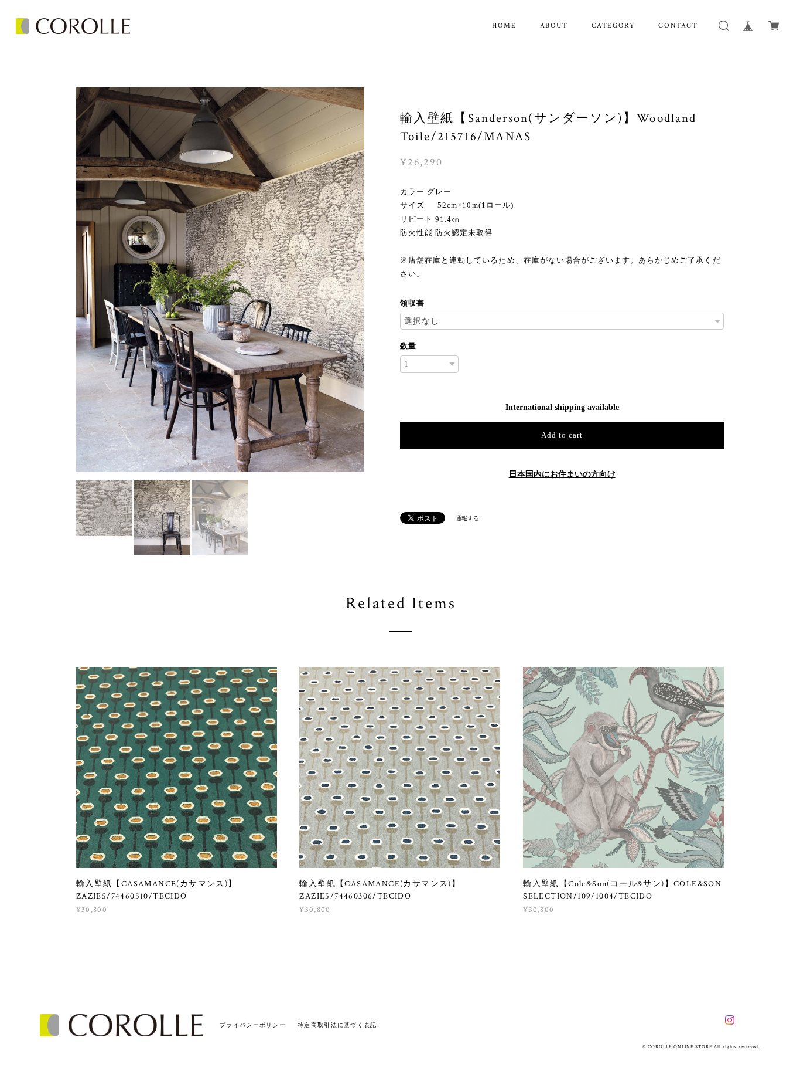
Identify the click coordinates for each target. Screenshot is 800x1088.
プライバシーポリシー (253, 1025)
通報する (467, 518)
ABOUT (554, 25)
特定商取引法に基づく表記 (337, 1025)
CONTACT (678, 25)
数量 (408, 345)
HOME (504, 25)
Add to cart (562, 435)
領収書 (412, 303)
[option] (220, 279)
